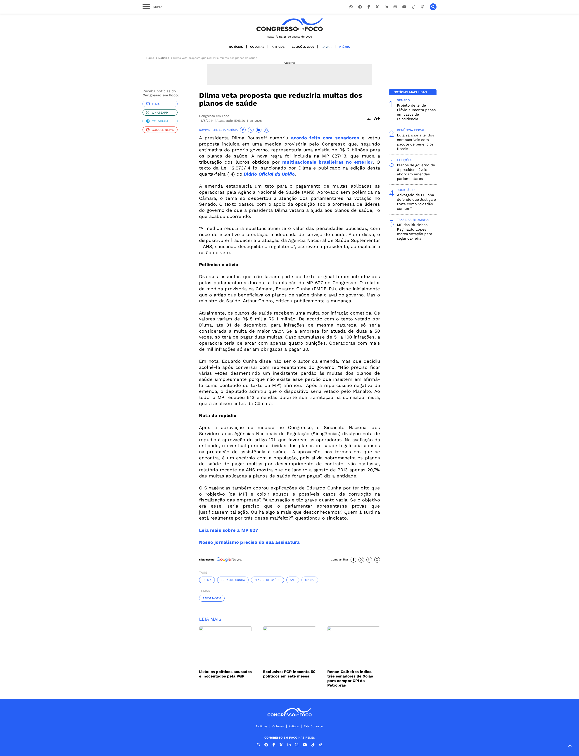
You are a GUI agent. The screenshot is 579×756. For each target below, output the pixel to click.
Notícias (236, 46)
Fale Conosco (313, 726)
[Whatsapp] (351, 7)
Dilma (207, 580)
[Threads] (422, 7)
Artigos (278, 46)
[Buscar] (433, 6)
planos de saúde (267, 580)
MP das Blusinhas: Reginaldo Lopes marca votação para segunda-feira (414, 232)
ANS (293, 580)
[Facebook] (369, 7)
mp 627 (310, 580)
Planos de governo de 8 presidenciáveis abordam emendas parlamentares (416, 172)
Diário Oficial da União (269, 174)
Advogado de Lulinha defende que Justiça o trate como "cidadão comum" (416, 202)
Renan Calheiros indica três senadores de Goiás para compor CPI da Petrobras (350, 678)
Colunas (257, 46)
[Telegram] (360, 7)
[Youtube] (404, 7)
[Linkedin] (386, 7)
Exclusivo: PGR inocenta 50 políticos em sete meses (289, 673)
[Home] (289, 24)
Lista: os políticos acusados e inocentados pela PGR (225, 673)
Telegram (160, 121)
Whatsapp (160, 112)
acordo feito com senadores (325, 138)
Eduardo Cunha (233, 580)
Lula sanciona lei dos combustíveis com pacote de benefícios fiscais (415, 142)
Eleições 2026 (303, 46)
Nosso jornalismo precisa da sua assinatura (249, 542)
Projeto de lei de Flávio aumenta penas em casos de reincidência (416, 112)
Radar (326, 46)
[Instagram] (395, 7)
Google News (163, 129)
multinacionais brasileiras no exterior (327, 162)
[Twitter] (377, 7)
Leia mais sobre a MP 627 (228, 530)
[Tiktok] (413, 7)
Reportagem (212, 598)
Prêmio (344, 46)
